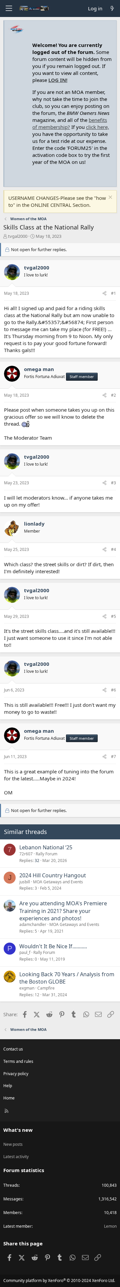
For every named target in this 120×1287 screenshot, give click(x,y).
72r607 (26, 854)
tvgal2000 (17, 236)
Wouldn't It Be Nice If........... (53, 946)
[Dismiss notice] (109, 198)
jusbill (24, 882)
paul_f (24, 952)
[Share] (104, 293)
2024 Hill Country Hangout (52, 875)
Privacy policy (15, 1073)
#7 (113, 756)
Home (9, 1098)
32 (37, 860)
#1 (113, 293)
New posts (13, 1144)
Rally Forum (46, 854)
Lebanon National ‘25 (45, 847)
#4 (113, 549)
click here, (97, 127)
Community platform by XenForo (59, 1280)
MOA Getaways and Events (58, 882)
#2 (113, 395)
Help (7, 1085)
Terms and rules (18, 1061)
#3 (113, 483)
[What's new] (112, 8)
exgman (26, 988)
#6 (113, 690)
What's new (18, 1129)
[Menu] (8, 8)
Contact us (13, 1049)
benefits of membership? (69, 123)
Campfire (46, 988)
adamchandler (32, 924)
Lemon (110, 1226)
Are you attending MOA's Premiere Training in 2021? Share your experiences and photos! (63, 911)
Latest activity (16, 1156)
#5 (113, 616)
